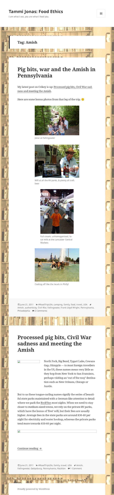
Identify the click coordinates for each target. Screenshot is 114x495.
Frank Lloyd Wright (70, 307)
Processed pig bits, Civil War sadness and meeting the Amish (54, 343)
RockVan (46, 402)
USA (85, 304)
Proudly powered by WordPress (34, 489)
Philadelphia (24, 310)
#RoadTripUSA (45, 304)
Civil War (42, 307)
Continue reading (30, 448)
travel (79, 304)
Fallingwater (54, 307)
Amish (21, 307)
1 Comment (76, 468)
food (73, 304)
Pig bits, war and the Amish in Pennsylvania (56, 72)
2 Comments (41, 310)
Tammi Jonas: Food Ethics (36, 11)
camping (58, 304)
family (67, 304)
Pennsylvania (87, 307)
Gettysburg (36, 468)
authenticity (31, 307)
